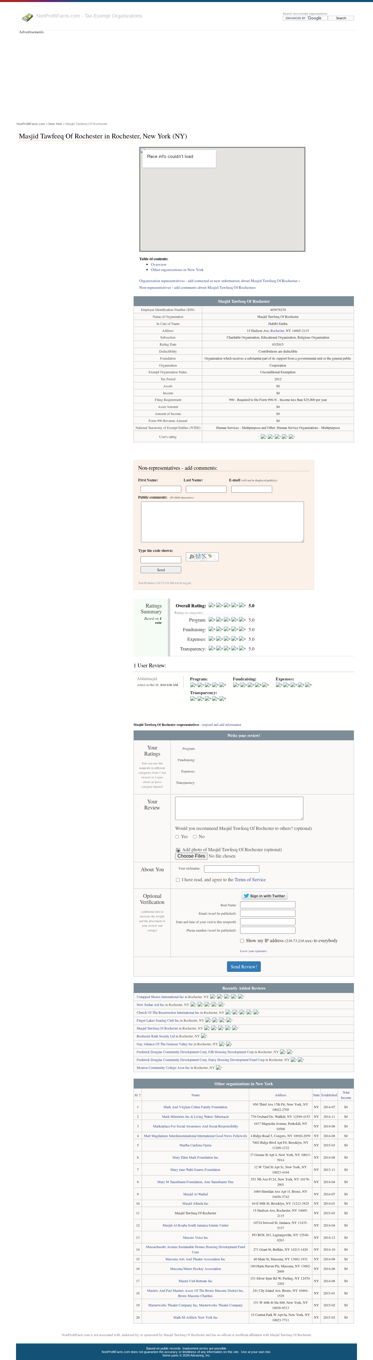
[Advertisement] (186, 77)
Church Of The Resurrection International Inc (168, 1012)
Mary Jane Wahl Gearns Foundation (195, 1169)
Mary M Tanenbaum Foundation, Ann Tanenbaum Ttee (195, 1181)
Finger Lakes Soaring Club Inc (158, 1020)
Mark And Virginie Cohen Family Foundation (195, 1106)
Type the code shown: (155, 550)
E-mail (253, 480)
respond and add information (221, 724)
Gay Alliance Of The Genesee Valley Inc (165, 1043)
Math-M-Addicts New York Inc (195, 1317)
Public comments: (166, 497)
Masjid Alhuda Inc (195, 1203)
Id (136, 1094)
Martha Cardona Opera (195, 1145)
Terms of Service (250, 879)
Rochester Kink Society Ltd (156, 1036)
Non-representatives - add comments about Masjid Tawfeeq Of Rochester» (197, 287)
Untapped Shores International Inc (160, 996)
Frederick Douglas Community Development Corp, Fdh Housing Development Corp (195, 1051)
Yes (184, 836)
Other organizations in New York (177, 269)
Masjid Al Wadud (195, 1194)
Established (329, 1094)
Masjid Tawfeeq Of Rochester (157, 1028)
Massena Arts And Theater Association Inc (195, 1259)
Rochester (277, 330)
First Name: (148, 480)
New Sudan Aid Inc (150, 1004)
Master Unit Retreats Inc (195, 1280)
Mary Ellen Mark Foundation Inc (195, 1157)
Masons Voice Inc (195, 1237)
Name (195, 1094)
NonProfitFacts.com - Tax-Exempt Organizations (89, 16)
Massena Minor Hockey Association (195, 1268)
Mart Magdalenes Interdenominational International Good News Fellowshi (195, 1135)
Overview (159, 264)
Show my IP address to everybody (292, 940)
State (316, 1094)
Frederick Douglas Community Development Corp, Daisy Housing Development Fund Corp (201, 1059)
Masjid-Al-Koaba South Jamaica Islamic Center (195, 1225)
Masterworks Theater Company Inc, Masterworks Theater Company (195, 1305)
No (202, 836)
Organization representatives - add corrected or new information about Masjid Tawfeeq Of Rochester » (219, 280)
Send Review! (244, 966)
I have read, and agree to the (224, 879)
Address (280, 1094)
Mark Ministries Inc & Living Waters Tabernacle (195, 1116)
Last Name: (193, 480)
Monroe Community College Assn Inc (163, 1067)
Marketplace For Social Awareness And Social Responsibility (195, 1126)
